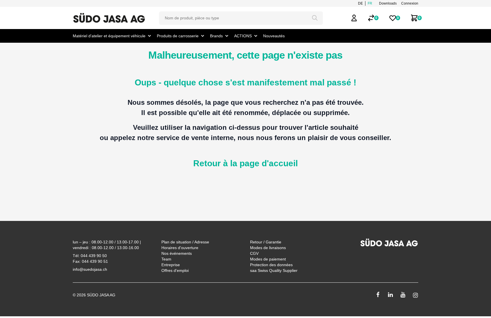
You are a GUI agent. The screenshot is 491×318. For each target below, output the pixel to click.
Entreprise (170, 264)
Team (166, 259)
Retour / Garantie (265, 242)
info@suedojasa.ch (90, 269)
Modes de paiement (268, 259)
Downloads (388, 3)
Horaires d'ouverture (179, 247)
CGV (254, 253)
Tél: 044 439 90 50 (90, 255)
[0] (371, 18)
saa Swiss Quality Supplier (273, 270)
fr (370, 3)
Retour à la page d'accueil (245, 163)
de (360, 3)
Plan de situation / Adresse (185, 242)
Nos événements (176, 253)
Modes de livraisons (268, 247)
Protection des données (271, 264)
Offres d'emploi (175, 270)
